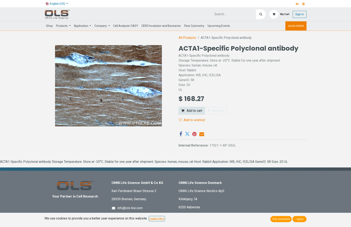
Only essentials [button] (281, 219)
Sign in (299, 14)
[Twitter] (187, 133)
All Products (187, 38)
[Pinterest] (194, 133)
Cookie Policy (156, 218)
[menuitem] (49, 26)
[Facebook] (180, 133)
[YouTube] (303, 4)
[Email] (201, 133)
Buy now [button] (217, 111)
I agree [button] (299, 219)
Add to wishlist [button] (194, 120)
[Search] (261, 14)
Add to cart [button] (194, 111)
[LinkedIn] (297, 4)
